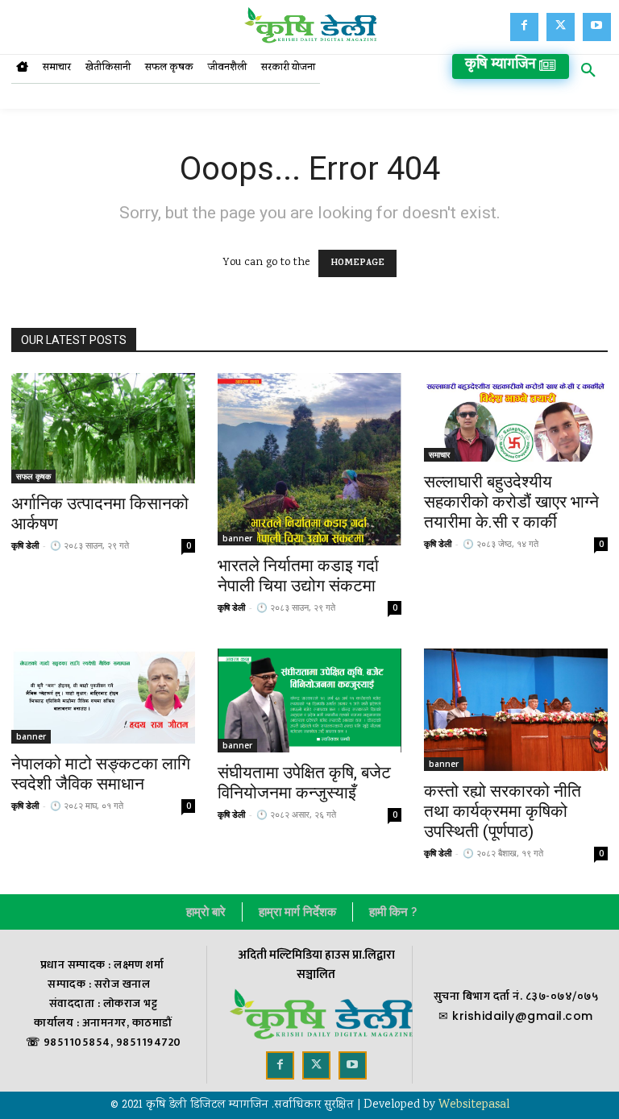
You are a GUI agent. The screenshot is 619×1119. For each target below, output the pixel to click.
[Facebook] (524, 27)
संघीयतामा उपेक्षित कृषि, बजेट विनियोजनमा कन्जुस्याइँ (304, 782)
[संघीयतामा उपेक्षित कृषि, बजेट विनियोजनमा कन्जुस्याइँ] (309, 700)
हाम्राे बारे (206, 912)
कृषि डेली (25, 545)
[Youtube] (597, 27)
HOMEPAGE (357, 263)
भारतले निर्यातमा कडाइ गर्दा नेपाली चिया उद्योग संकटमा (298, 575)
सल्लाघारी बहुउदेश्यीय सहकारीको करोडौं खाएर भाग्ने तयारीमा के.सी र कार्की (511, 502)
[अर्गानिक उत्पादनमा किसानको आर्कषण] (103, 428)
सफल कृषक (33, 476)
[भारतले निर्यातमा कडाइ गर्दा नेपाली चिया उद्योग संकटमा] (309, 459)
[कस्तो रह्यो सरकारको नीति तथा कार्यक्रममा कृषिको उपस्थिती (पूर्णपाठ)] (516, 710)
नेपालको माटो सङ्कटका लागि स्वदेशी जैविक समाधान (100, 774)
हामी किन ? (393, 912)
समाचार (439, 454)
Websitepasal (473, 1105)
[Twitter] (560, 27)
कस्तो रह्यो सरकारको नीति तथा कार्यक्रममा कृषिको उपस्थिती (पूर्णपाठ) (502, 811)
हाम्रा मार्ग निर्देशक (297, 912)
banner (237, 538)
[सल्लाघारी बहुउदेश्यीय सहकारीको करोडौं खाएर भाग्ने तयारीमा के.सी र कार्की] (516, 417)
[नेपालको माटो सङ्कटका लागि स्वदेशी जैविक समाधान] (103, 696)
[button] (588, 73)
